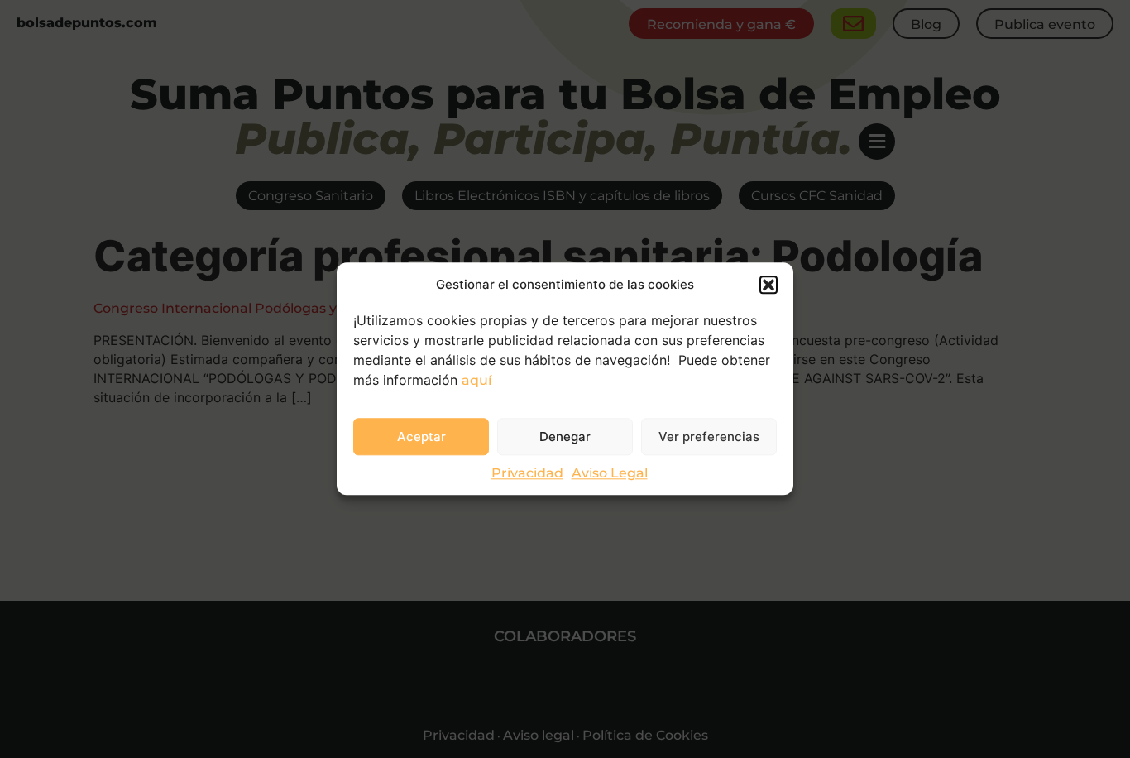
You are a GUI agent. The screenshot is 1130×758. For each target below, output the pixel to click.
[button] (768, 284)
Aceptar (421, 436)
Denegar (565, 436)
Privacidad (527, 474)
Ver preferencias (708, 436)
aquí (476, 380)
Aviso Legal (610, 474)
